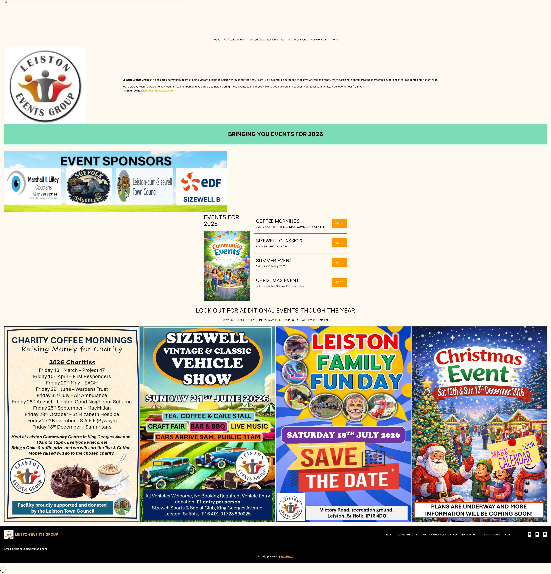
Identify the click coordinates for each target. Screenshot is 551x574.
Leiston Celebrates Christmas (267, 39)
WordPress (287, 556)
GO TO (339, 223)
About (216, 39)
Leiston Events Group (36, 534)
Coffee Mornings (234, 39)
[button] (71, 424)
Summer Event (298, 39)
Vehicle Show (319, 39)
